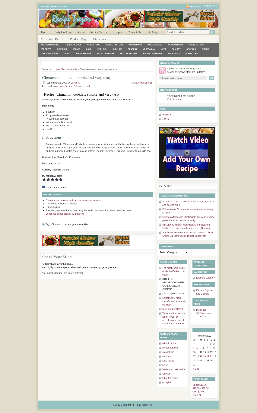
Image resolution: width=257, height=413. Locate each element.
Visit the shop (174, 99)
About (81, 32)
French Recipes (73, 45)
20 (204, 356)
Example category (205, 277)
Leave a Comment (143, 82)
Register (166, 114)
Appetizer (46, 49)
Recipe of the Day (152, 53)
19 (201, 356)
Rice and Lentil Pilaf (172, 309)
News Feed (196, 6)
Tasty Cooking (62, 32)
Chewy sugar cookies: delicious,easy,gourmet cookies (73, 200)
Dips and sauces (49, 53)
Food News (174, 53)
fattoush (166, 373)
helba (165, 365)
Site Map (152, 32)
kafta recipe (168, 360)
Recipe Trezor (98, 32)
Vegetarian (149, 49)
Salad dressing (105, 53)
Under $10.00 (199, 385)
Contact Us (134, 32)
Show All (196, 395)
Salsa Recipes (83, 53)
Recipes (117, 32)
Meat (163, 49)
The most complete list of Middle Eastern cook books (174, 271)
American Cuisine (50, 45)
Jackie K (75, 82)
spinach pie (168, 352)
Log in (165, 119)
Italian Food (135, 45)
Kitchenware (100, 39)
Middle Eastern (114, 45)
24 (194, 360)
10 (194, 352)
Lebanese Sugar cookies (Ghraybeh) (65, 214)
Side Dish (62, 49)
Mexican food (175, 45)
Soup (89, 49)
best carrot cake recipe (174, 369)
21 (208, 356)
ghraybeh (167, 382)
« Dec (196, 369)
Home (44, 32)
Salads (76, 49)
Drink (67, 53)
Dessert (132, 49)
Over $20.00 (198, 391)
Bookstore (192, 53)
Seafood (191, 49)
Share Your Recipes (53, 39)
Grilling (117, 49)
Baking (205, 49)
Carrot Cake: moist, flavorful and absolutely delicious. (174, 301)
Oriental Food (196, 45)
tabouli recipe (169, 343)
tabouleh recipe (170, 378)
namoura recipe (170, 347)
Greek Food (93, 45)
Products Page (78, 39)
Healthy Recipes (128, 53)
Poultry (176, 49)
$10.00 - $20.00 (200, 388)
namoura (167, 356)
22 (211, 356)
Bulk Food (201, 310)
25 (197, 360)
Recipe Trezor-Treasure (83, 16)
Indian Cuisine (155, 45)
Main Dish (102, 49)
